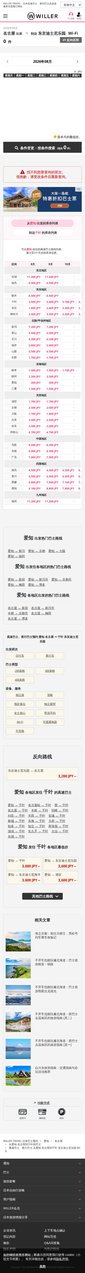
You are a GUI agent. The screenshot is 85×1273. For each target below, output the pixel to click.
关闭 (42, 1266)
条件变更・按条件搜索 (42, 147)
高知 (14, 488)
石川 (14, 339)
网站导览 (50, 1237)
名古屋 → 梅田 (41, 613)
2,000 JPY (35, 314)
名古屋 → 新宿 (18, 608)
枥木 (14, 295)
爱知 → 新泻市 (38, 579)
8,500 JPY (35, 296)
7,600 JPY (68, 488)
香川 (14, 476)
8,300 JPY (52, 445)
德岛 (14, 470)
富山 (14, 333)
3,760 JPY (68, 302)
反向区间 (72, 40)
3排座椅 (50, 671)
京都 (14, 407)
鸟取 (14, 445)
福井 (14, 345)
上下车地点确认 (54, 1230)
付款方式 (43, 1103)
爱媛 (14, 482)
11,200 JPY (34, 277)
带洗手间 (50, 713)
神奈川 (14, 314)
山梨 (14, 351)
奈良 (14, 426)
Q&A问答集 (52, 1243)
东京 (14, 308)
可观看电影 (50, 722)
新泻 (14, 327)
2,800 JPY (35, 345)
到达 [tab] (43, 232)
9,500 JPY (35, 283)
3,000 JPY (35, 420)
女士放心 (20, 713)
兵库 (14, 420)
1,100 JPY (68, 370)
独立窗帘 (50, 704)
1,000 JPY (35, 370)
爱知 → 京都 (36, 551)
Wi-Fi (20, 722)
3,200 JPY (68, 308)
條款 (6, 1243)
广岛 (14, 457)
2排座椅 (20, 671)
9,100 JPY (35, 488)
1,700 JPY (35, 358)
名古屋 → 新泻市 (42, 608)
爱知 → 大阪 (56, 551)
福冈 (14, 501)
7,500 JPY (52, 482)
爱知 (14, 382)
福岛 (14, 283)
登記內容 (9, 1237)
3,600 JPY (35, 302)
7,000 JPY (35, 457)
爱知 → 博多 (36, 585)
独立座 (20, 695)
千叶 (14, 302)
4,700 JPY (35, 432)
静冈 (14, 376)
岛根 (14, 451)
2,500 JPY (35, 408)
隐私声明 (62, 1259)
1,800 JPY (35, 308)
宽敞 (50, 695)
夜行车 (50, 656)
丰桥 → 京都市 (18, 613)
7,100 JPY (68, 482)
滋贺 (14, 401)
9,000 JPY (35, 445)
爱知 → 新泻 (16, 551)
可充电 (20, 731)
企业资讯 (9, 1230)
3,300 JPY (35, 376)
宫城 (14, 277)
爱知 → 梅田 (16, 585)
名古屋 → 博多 (18, 618)
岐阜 (14, 370)
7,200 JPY (35, 327)
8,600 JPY (35, 482)
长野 (14, 357)
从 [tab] (42, 223)
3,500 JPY (35, 333)
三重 (14, 388)
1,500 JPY (35, 389)
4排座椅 (20, 680)
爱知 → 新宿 (16, 579)
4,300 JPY (52, 470)
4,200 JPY (35, 339)
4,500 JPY (35, 351)
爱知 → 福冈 (16, 556)
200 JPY (36, 383)
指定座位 (20, 704)
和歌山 (14, 432)
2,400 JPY (52, 308)
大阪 (14, 413)
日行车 (20, 656)
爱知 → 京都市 (61, 579)
